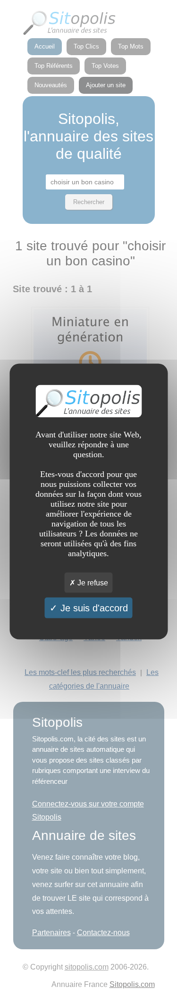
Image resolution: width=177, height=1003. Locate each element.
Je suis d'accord (93, 607)
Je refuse (92, 582)
